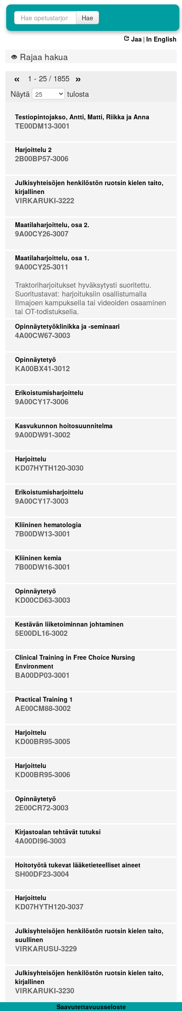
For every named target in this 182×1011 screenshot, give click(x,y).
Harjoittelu (30, 458)
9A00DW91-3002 (42, 434)
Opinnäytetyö (35, 359)
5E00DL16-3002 (41, 633)
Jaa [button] (136, 38)
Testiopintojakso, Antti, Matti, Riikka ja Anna (82, 116)
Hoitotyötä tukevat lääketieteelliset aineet (77, 864)
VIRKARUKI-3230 (44, 990)
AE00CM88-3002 (43, 708)
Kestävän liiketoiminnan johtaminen (69, 624)
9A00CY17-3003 (41, 501)
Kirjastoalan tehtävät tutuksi (58, 831)
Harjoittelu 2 (33, 149)
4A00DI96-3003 (40, 841)
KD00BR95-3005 (42, 741)
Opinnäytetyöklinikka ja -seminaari (67, 326)
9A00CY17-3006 (41, 401)
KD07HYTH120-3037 (49, 906)
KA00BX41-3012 (42, 368)
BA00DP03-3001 (42, 675)
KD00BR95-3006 (42, 774)
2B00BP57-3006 (41, 158)
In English (161, 38)
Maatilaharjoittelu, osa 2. (52, 224)
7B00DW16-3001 (42, 567)
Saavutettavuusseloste (91, 1006)
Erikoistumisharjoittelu (49, 392)
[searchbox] (45, 17)
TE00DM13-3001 (42, 126)
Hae (87, 17)
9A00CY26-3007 (41, 233)
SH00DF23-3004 (42, 874)
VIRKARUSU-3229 (46, 948)
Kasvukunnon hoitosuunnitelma (64, 425)
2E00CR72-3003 (41, 807)
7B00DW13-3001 (42, 533)
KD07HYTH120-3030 (49, 468)
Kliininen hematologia (48, 524)
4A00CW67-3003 (42, 335)
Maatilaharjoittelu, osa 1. (52, 257)
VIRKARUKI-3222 (44, 200)
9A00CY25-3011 (41, 267)
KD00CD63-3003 (42, 600)
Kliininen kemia (38, 557)
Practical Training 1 (44, 699)
